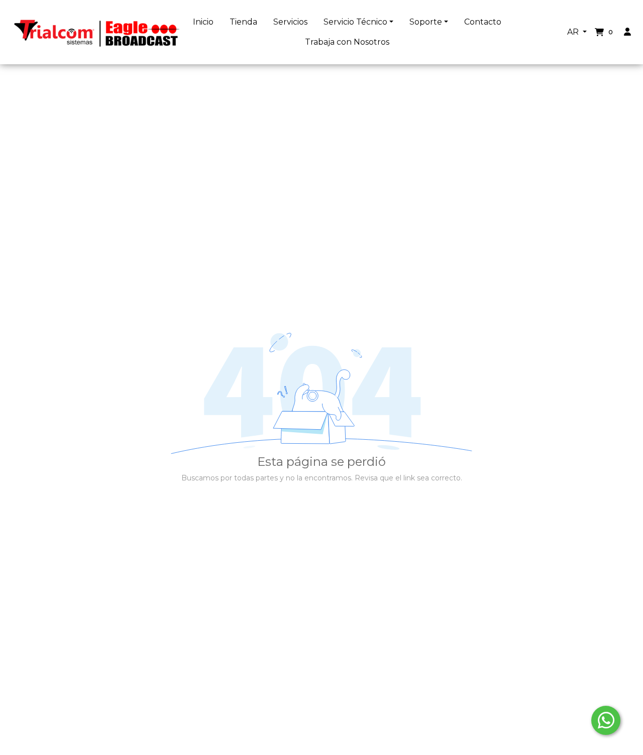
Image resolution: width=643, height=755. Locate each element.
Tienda (243, 22)
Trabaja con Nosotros (347, 42)
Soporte (425, 22)
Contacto (482, 22)
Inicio (203, 22)
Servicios (290, 22)
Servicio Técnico (355, 22)
